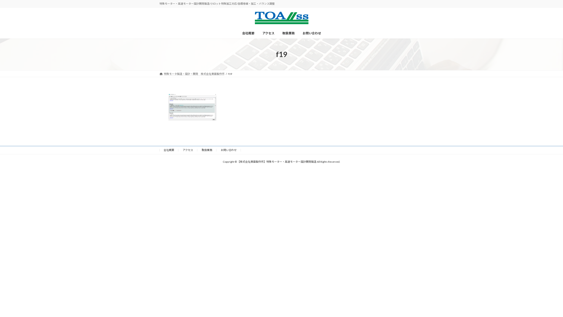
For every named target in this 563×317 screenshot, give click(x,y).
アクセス (188, 150)
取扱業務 (207, 150)
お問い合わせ (229, 150)
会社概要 (169, 150)
